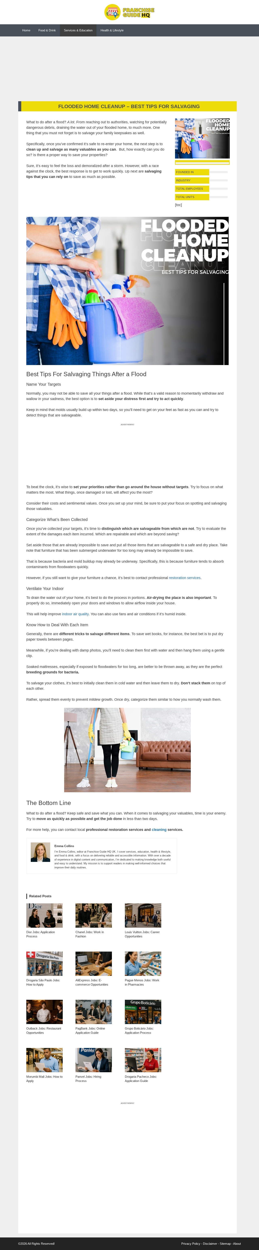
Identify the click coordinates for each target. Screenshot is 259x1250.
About (237, 1243)
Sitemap (225, 1243)
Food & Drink (47, 30)
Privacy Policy (190, 1243)
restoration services (185, 578)
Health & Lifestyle (112, 30)
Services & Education (78, 30)
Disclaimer (210, 1243)
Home (26, 30)
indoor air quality (75, 614)
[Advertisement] (129, 66)
